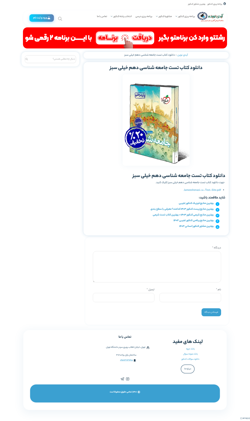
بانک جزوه (190, 349)
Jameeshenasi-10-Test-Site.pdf (202, 190)
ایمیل (150, 290)
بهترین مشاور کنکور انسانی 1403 (196, 226)
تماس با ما (102, 17)
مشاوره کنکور (165, 17)
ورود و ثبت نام (40, 18)
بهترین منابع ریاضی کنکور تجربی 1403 (193, 220)
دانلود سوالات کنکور (190, 359)
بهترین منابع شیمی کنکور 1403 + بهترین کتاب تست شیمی (183, 215)
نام (218, 290)
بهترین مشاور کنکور (196, 4)
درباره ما (187, 369)
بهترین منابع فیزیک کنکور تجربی (196, 203)
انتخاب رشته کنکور (122, 17)
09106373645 (126, 360)
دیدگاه (216, 248)
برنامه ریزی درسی (143, 17)
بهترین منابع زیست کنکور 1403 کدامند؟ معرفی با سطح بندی (182, 209)
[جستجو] (27, 58)
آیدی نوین (182, 55)
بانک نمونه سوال (190, 354)
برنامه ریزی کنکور (214, 4)
